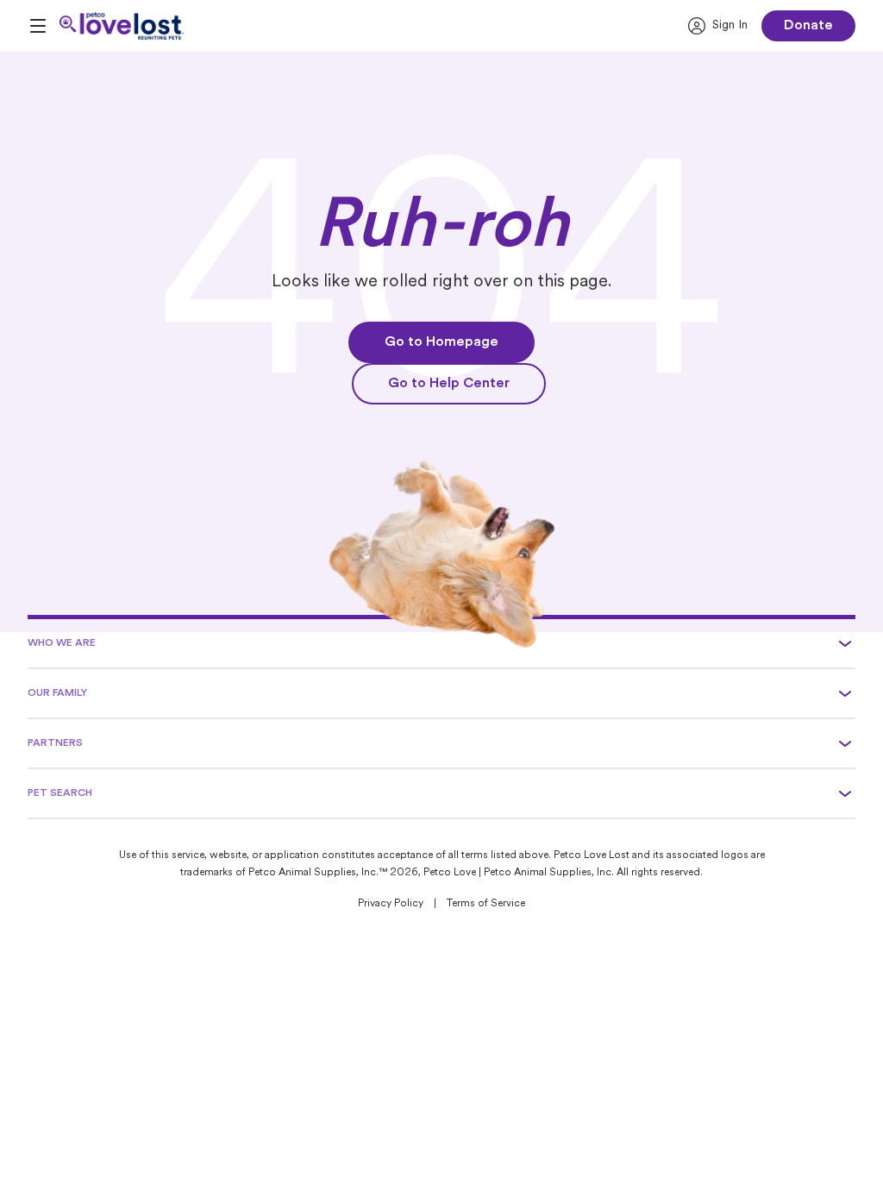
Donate (808, 26)
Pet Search (60, 793)
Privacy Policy (390, 904)
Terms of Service (486, 904)
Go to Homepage (441, 342)
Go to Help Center (449, 384)
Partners (55, 743)
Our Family (57, 693)
